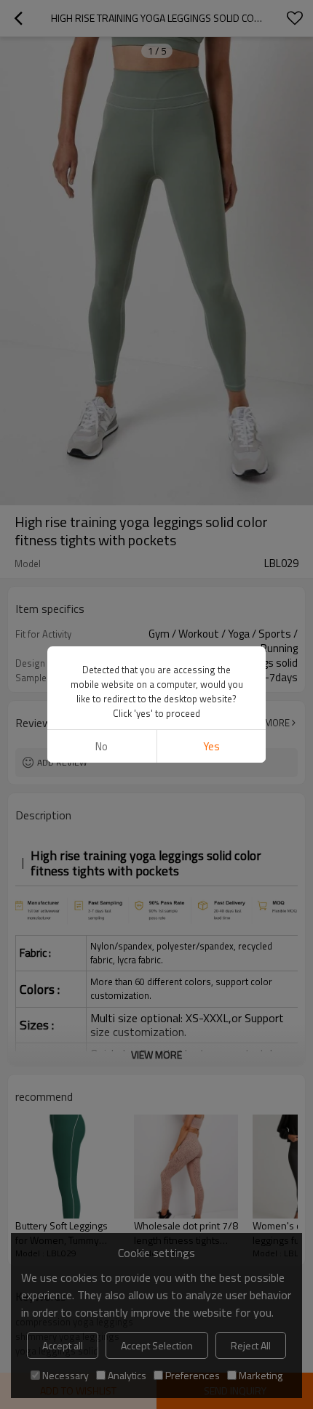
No (101, 746)
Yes (211, 746)
